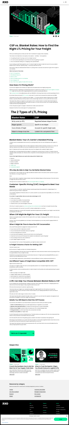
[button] (66, 416)
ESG (30, 409)
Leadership (32, 407)
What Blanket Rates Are (15, 75)
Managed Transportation (40, 391)
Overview (44, 405)
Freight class (13, 165)
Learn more (11, 374)
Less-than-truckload (14, 391)
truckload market (15, 93)
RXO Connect (37, 394)
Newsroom (32, 413)
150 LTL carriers (25, 95)
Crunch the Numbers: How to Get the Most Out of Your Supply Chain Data (21, 367)
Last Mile (57, 411)
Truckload (58, 405)
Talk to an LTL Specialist (19, 333)
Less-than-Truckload (60, 407)
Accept (60, 419)
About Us (31, 405)
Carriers (11, 389)
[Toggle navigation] (65, 2)
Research (11, 394)
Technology (45, 407)
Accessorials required (15, 167)
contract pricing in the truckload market (32, 206)
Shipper (11, 36)
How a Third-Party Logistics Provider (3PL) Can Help (21, 82)
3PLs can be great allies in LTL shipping (36, 181)
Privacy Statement (5, 422)
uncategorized (37, 396)
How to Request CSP (14, 80)
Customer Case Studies (39, 389)
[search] (64, 2)
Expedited (58, 413)
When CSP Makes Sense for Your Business (19, 78)
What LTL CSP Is (13, 76)
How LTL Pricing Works (15, 73)
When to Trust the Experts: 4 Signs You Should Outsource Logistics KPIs (47, 367)
